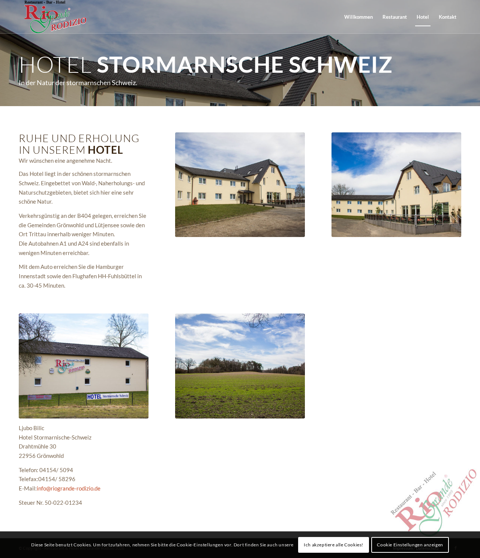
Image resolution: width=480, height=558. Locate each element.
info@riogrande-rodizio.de (68, 488)
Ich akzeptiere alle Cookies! (333, 545)
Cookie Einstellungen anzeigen (410, 545)
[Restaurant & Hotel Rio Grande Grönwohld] (55, 16)
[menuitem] (358, 16)
